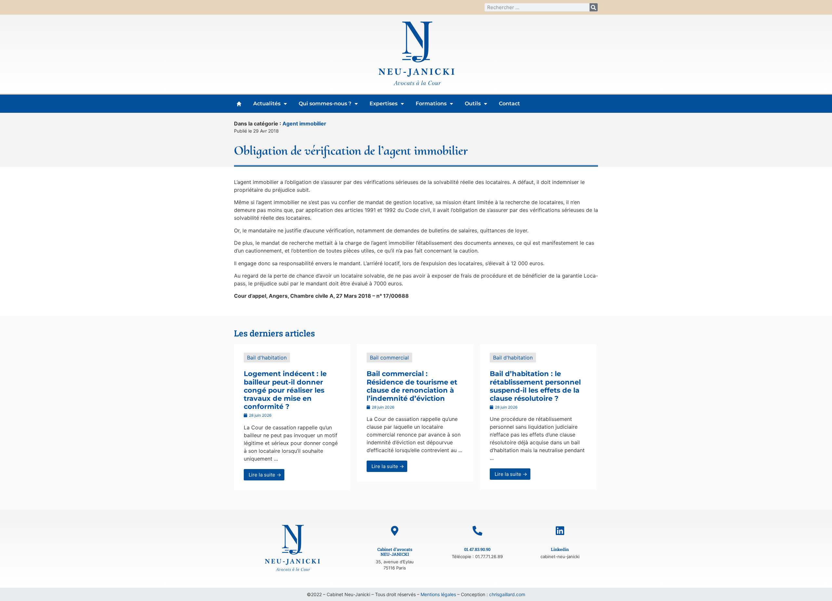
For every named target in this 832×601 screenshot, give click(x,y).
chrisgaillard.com (507, 594)
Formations (431, 103)
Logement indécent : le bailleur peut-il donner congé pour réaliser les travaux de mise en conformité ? (285, 390)
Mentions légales (438, 594)
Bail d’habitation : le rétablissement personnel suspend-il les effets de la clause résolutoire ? (535, 386)
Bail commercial (389, 357)
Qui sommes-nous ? (325, 103)
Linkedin (560, 549)
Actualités (266, 103)
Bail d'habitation (267, 357)
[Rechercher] (594, 7)
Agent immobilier (304, 123)
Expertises (383, 103)
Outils (473, 103)
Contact (509, 103)
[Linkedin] (560, 531)
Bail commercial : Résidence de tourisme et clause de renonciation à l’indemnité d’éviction (412, 386)
